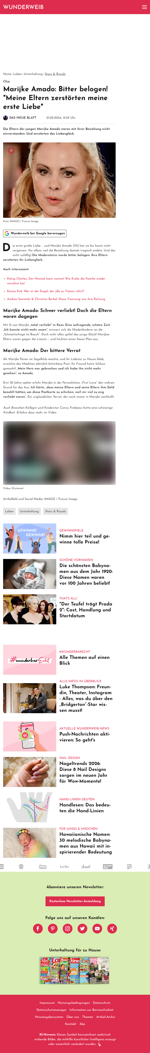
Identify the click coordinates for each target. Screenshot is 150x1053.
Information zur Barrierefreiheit (91, 1010)
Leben (17, 74)
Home (7, 74)
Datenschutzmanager (51, 1010)
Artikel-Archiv (105, 1017)
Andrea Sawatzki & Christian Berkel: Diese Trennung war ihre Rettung (56, 299)
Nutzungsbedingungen (74, 1003)
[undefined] (23, 870)
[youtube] (97, 929)
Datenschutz (101, 1003)
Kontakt (70, 1024)
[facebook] (38, 929)
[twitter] (82, 929)
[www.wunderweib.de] (23, 7)
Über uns (72, 1017)
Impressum (47, 1003)
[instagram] (67, 929)
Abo (82, 1024)
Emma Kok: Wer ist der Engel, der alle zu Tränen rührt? (45, 291)
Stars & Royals (55, 74)
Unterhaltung (33, 74)
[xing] (112, 929)
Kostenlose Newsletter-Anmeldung (75, 901)
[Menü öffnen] (144, 7)
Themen (87, 1017)
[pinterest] (53, 929)
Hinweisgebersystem (49, 1017)
